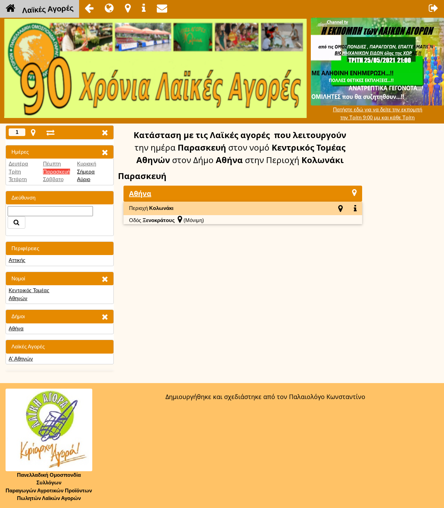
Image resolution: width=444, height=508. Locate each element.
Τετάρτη (18, 179)
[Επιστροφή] (89, 8)
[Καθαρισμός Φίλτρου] (105, 152)
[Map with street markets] (33, 132)
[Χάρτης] (354, 192)
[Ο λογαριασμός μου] (433, 8)
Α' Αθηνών (21, 359)
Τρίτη (15, 172)
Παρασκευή (56, 172)
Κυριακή (86, 164)
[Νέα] (109, 8)
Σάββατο (53, 179)
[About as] (143, 8)
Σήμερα (86, 172)
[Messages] (162, 8)
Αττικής (17, 260)
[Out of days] (50, 132)
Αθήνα (16, 328)
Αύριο (83, 179)
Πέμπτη (52, 164)
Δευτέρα (18, 164)
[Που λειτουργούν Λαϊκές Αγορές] (127, 8)
